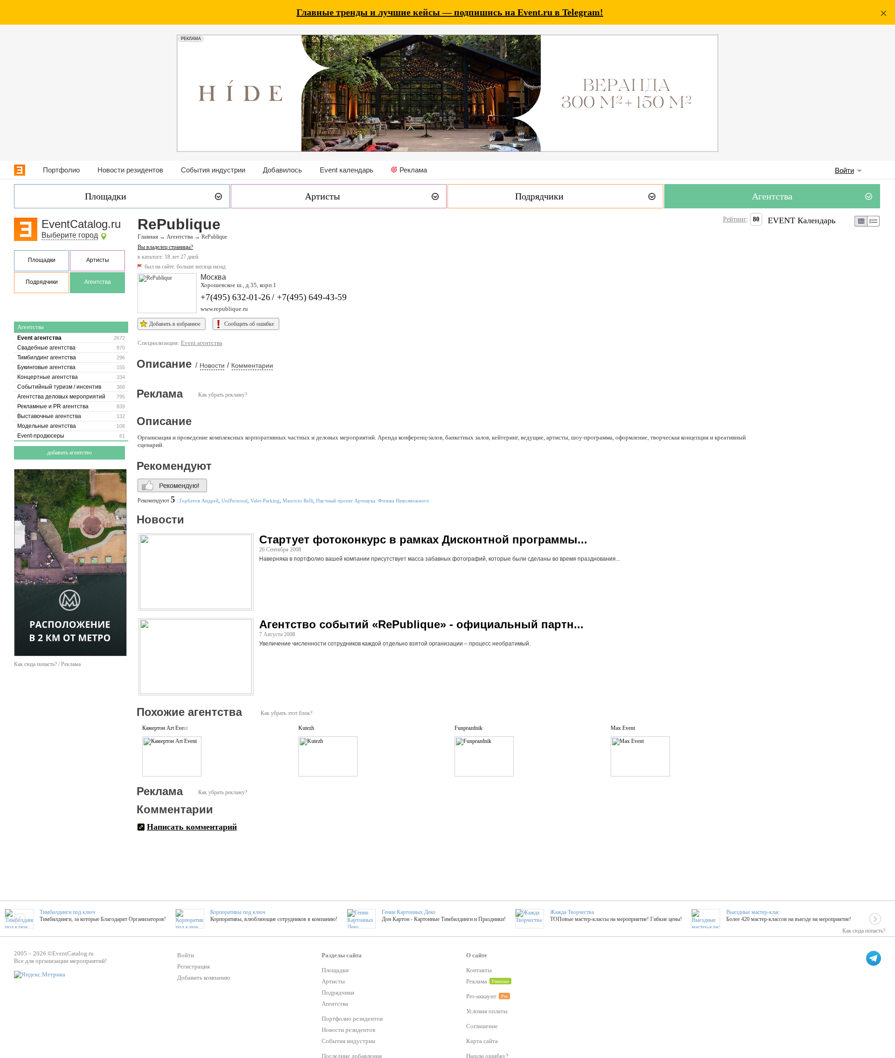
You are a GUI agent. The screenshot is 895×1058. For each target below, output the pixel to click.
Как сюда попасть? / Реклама (47, 664)
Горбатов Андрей (199, 500)
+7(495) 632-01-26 (235, 297)
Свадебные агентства (46, 347)
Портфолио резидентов (352, 1018)
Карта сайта (482, 1040)
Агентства (97, 282)
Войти (844, 170)
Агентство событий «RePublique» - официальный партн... (421, 624)
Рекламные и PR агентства (53, 406)
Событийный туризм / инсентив (59, 387)
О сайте (476, 955)
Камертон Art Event (165, 728)
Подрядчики (42, 282)
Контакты (479, 970)
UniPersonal (234, 500)
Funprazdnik (468, 728)
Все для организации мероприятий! (60, 960)
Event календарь (346, 170)
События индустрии (213, 170)
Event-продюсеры (40, 436)
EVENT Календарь (801, 220)
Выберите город (69, 235)
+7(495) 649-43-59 (312, 297)
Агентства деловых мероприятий (61, 396)
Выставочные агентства (49, 416)
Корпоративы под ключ (237, 912)
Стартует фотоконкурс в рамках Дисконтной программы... (423, 539)
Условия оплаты (487, 1011)
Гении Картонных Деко (408, 912)
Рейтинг (734, 219)
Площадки (41, 260)
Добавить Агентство (69, 452)
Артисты (97, 260)
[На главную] (19, 170)
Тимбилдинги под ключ (67, 912)
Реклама (413, 170)
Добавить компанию (203, 977)
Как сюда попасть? (863, 930)
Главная (148, 237)
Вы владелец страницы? (165, 247)
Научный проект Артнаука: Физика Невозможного (372, 500)
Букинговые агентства (46, 367)
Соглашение (482, 1026)
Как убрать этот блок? (286, 713)
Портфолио (61, 170)
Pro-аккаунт (481, 996)
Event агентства (39, 338)
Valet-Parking (265, 500)
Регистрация (193, 966)
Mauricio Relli (297, 500)
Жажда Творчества (572, 912)
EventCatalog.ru (81, 224)
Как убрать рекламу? (222, 395)
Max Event (623, 728)
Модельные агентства (46, 426)
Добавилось (282, 170)
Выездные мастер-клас (752, 912)
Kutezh (306, 728)
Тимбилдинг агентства (46, 357)
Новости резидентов (130, 170)
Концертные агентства (47, 377)
